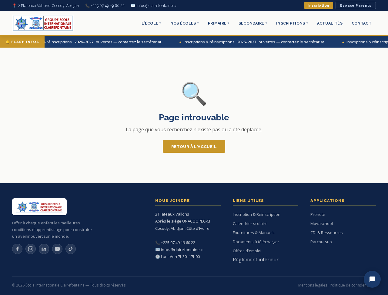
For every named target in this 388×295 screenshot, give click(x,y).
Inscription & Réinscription (256, 214)
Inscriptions (292, 23)
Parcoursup (321, 241)
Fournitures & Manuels (254, 232)
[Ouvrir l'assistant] (372, 279)
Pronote (317, 214)
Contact (361, 23)
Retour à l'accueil (194, 146)
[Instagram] (30, 249)
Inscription (318, 5)
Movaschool (321, 223)
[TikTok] (70, 249)
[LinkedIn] (44, 249)
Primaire (218, 23)
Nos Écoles (184, 23)
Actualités (330, 23)
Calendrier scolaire (250, 223)
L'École (151, 23)
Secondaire (253, 23)
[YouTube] (57, 249)
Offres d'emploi (247, 250)
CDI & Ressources (326, 232)
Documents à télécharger (256, 241)
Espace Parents (355, 5)
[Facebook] (17, 249)
